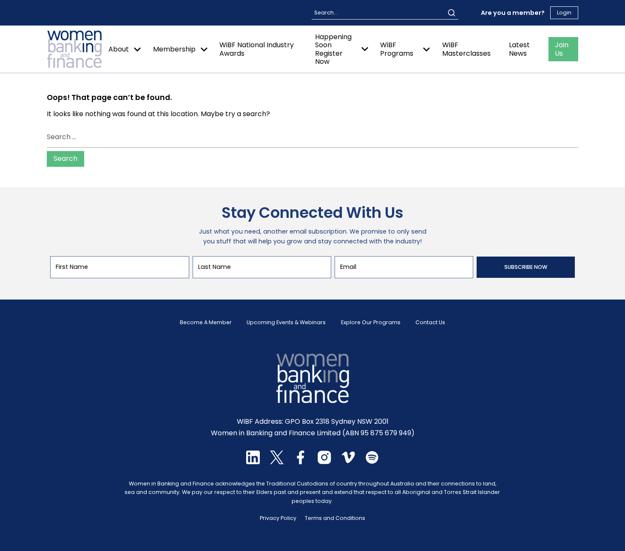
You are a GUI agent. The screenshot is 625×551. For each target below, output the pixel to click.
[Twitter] (277, 462)
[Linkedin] (253, 462)
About (118, 49)
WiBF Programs (396, 49)
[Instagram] (324, 462)
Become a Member (206, 322)
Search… (325, 12)
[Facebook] (300, 462)
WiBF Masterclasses (466, 49)
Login (564, 12)
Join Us (561, 49)
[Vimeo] (348, 462)
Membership (174, 49)
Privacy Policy (278, 518)
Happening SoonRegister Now (333, 49)
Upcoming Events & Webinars (286, 322)
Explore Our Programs (371, 322)
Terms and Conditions (335, 518)
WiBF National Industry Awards (256, 49)
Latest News (519, 49)
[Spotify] (372, 462)
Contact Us (430, 322)
